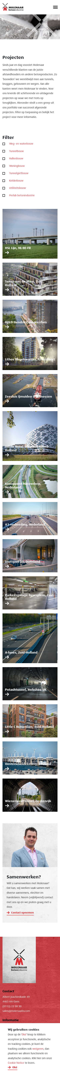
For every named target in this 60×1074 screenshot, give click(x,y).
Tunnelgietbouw (18, 173)
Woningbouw (17, 166)
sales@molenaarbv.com (16, 1011)
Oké (24, 1034)
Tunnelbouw (16, 151)
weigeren (38, 1048)
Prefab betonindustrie (22, 195)
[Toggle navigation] (55, 7)
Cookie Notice (16, 1063)
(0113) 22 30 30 (12, 1006)
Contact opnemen (22, 912)
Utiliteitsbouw (17, 188)
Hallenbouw (16, 158)
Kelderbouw (16, 180)
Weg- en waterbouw (21, 143)
